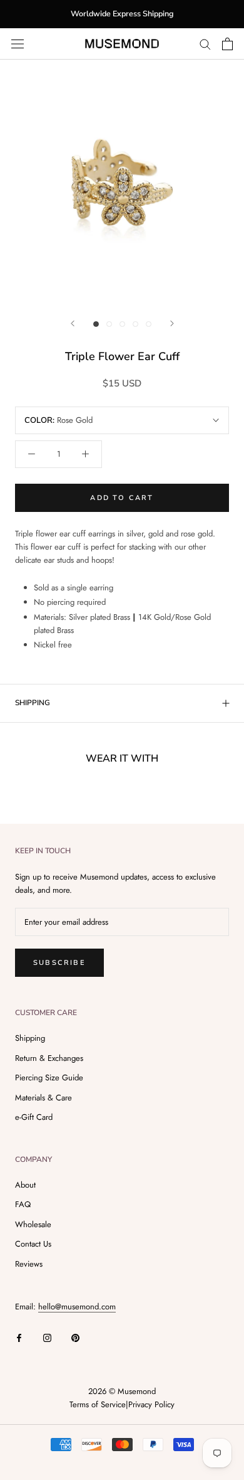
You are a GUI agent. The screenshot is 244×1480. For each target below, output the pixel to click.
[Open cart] (227, 44)
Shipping (30, 1038)
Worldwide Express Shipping (122, 13)
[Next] (172, 323)
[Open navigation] (17, 43)
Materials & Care (43, 1098)
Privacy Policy (151, 1404)
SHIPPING (32, 703)
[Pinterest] (75, 1336)
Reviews (29, 1264)
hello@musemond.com (77, 1306)
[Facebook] (19, 1336)
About (25, 1185)
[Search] (205, 43)
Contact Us (33, 1244)
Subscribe (59, 962)
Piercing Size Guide (49, 1077)
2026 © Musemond (122, 1391)
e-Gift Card (34, 1117)
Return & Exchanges (49, 1058)
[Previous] (72, 323)
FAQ (23, 1204)
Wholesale (33, 1224)
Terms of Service (97, 1404)
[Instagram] (47, 1336)
